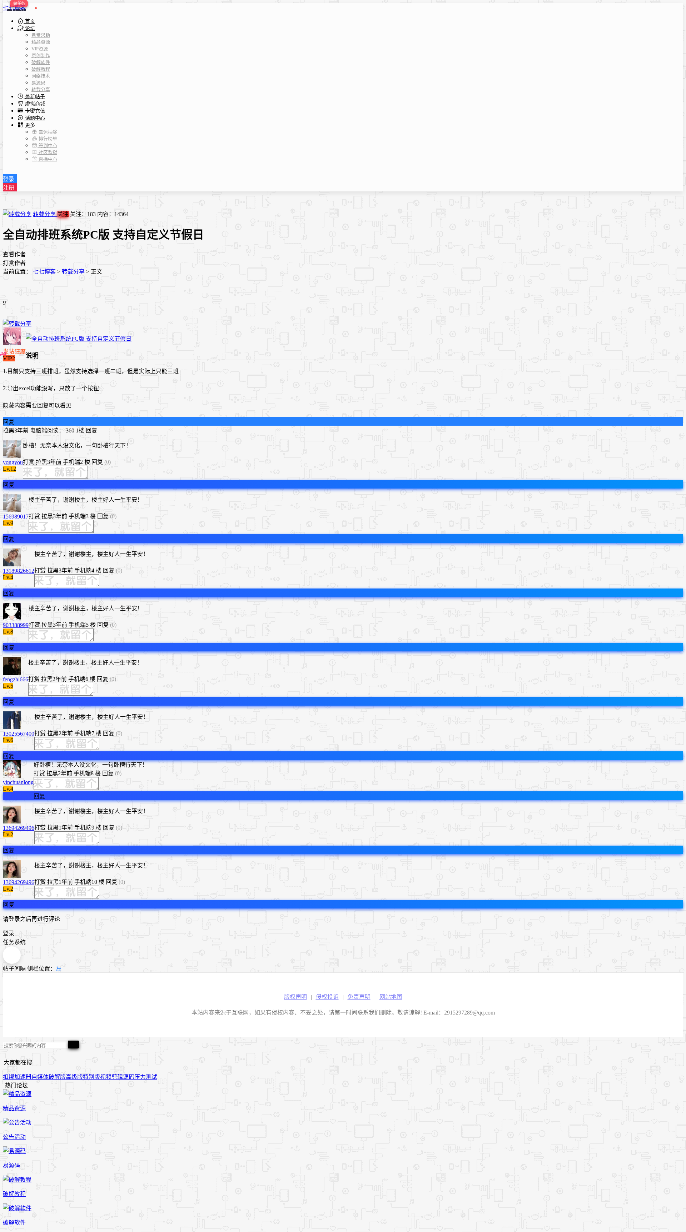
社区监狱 (47, 152)
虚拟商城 (34, 103)
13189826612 (18, 571)
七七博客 (14, 8)
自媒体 (40, 1077)
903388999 (16, 625)
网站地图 (390, 997)
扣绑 (8, 1077)
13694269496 (18, 828)
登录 (8, 179)
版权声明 (295, 997)
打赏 (28, 462)
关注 (63, 214)
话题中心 (34, 118)
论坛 (29, 28)
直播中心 (47, 159)
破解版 (57, 1077)
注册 (8, 188)
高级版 (74, 1077)
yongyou (13, 462)
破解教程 (40, 69)
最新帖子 (34, 96)
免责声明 (359, 997)
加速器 (22, 1077)
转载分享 (40, 89)
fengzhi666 (15, 679)
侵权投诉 (327, 997)
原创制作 (40, 55)
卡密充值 (34, 111)
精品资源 (40, 42)
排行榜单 (47, 138)
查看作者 (14, 254)
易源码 (38, 82)
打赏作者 (14, 263)
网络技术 (40, 76)
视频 (105, 1077)
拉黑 (8, 430)
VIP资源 (39, 48)
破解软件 (40, 62)
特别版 (91, 1077)
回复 (8, 422)
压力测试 (145, 1077)
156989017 (16, 517)
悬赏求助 (40, 35)
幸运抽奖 (47, 132)
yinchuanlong (18, 782)
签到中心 (47, 145)
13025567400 (18, 734)
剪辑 (117, 1077)
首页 (29, 21)
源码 (128, 1077)
